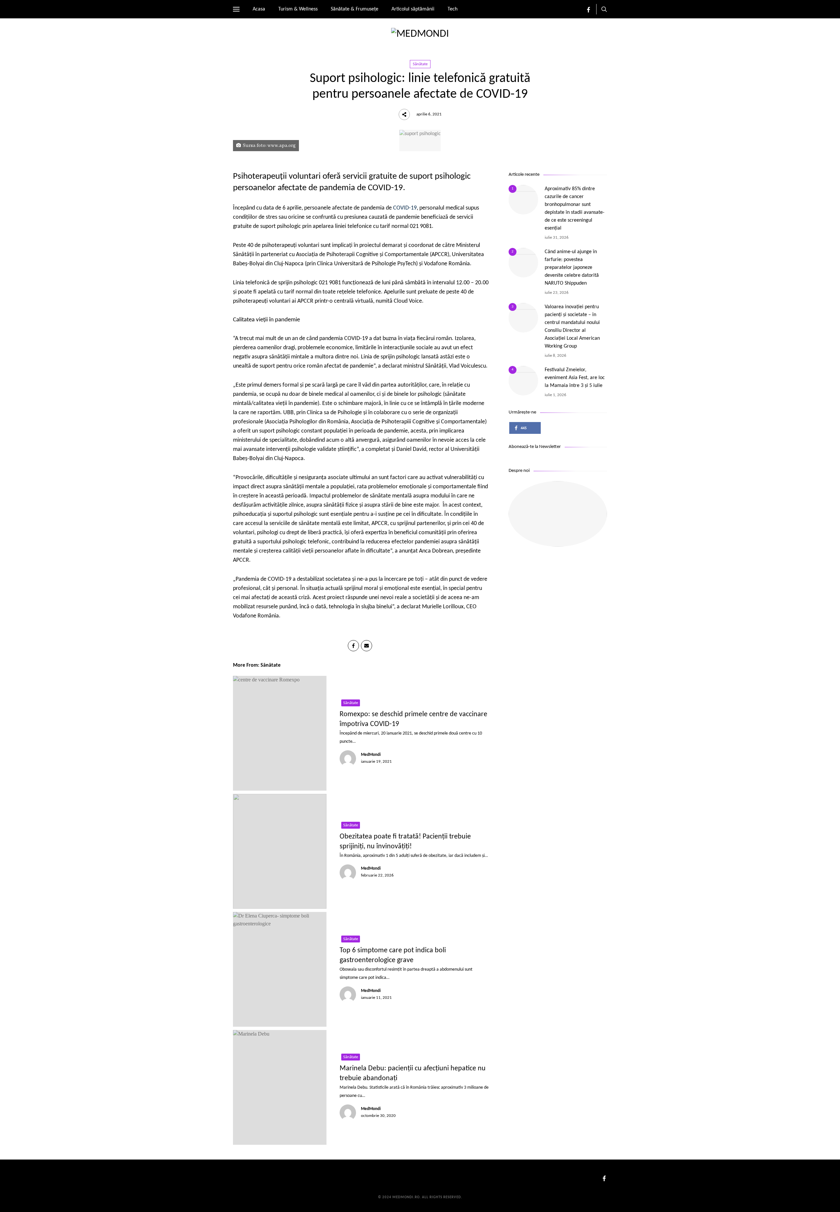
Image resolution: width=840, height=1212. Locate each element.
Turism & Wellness (298, 9)
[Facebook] (588, 11)
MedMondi (371, 755)
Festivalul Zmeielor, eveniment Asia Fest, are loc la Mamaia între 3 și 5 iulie (575, 377)
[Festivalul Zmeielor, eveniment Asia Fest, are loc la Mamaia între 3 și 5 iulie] (523, 380)
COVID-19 (405, 208)
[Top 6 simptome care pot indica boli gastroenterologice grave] (279, 969)
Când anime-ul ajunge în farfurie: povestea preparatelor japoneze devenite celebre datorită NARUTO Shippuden (572, 267)
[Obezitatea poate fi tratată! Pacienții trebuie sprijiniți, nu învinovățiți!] (279, 851)
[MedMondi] (420, 34)
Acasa (259, 9)
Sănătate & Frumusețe (354, 9)
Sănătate (420, 64)
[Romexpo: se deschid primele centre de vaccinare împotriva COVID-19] (279, 733)
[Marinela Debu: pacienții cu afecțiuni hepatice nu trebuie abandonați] (279, 1087)
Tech (452, 9)
